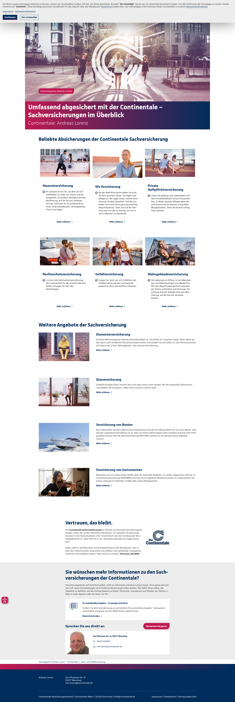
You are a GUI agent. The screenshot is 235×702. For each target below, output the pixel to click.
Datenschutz (107, 6)
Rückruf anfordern (91, 616)
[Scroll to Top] (221, 343)
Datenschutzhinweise (25, 11)
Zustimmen (10, 17)
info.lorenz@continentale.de (109, 646)
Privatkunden (72, 662)
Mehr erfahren (63, 221)
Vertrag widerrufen (187, 696)
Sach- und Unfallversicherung (93, 662)
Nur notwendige (29, 17)
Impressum (8, 11)
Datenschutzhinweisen (197, 6)
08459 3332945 (103, 641)
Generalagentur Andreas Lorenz (52, 662)
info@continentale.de (124, 696)
